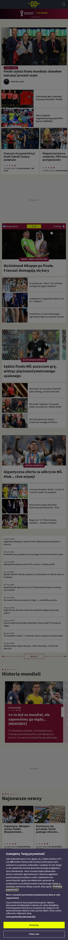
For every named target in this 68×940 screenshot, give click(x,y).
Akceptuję (34, 925)
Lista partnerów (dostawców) (20, 916)
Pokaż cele (34, 934)
